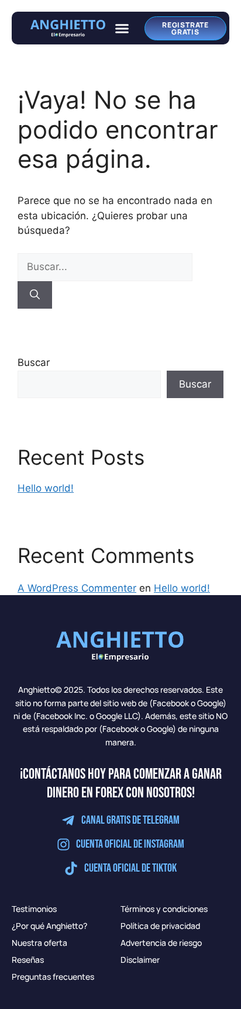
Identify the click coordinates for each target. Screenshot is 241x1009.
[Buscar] (35, 295)
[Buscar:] (105, 266)
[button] (122, 28)
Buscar (34, 362)
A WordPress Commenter (77, 588)
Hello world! (46, 488)
